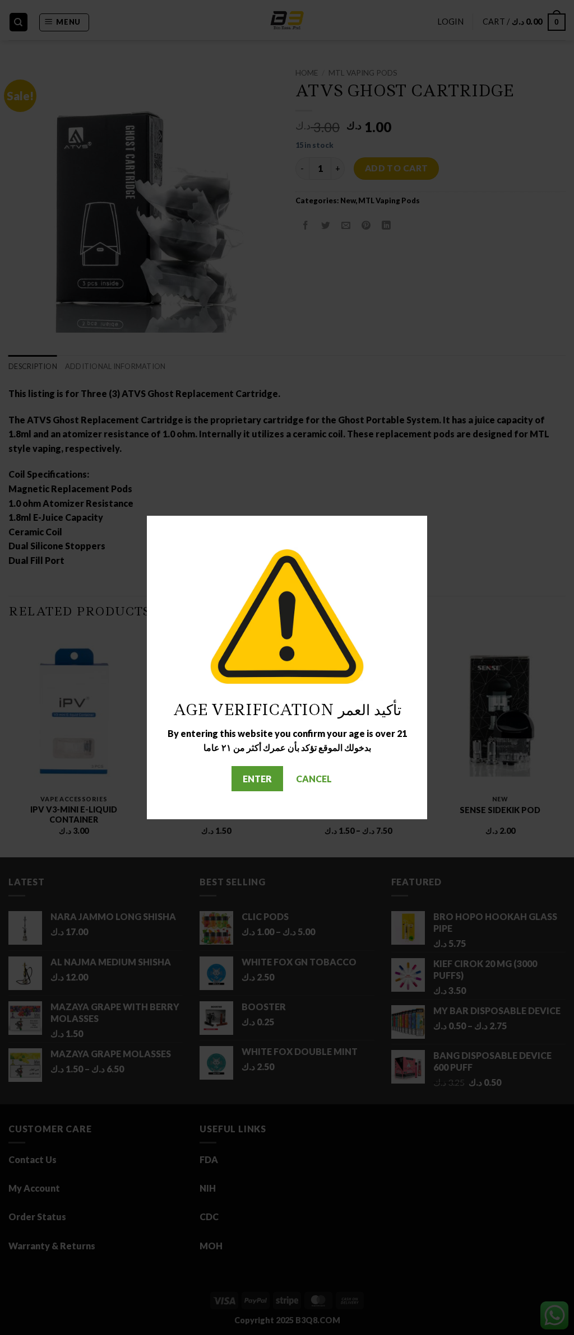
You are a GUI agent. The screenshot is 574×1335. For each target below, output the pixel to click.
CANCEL (314, 778)
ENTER (257, 778)
